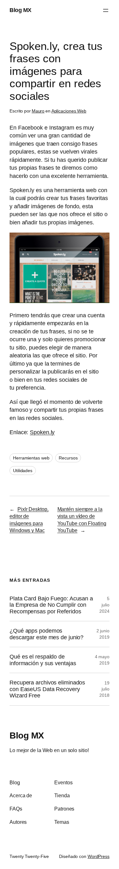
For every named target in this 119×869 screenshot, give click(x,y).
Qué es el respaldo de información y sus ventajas (43, 659)
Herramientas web (31, 457)
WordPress (98, 856)
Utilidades (22, 470)
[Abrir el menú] (105, 10)
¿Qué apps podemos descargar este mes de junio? (46, 634)
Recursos (68, 457)
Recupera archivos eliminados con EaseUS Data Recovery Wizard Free (47, 689)
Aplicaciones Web (68, 110)
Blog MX (20, 10)
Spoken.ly (42, 432)
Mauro (38, 110)
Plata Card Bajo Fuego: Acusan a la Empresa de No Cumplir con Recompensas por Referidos (51, 605)
